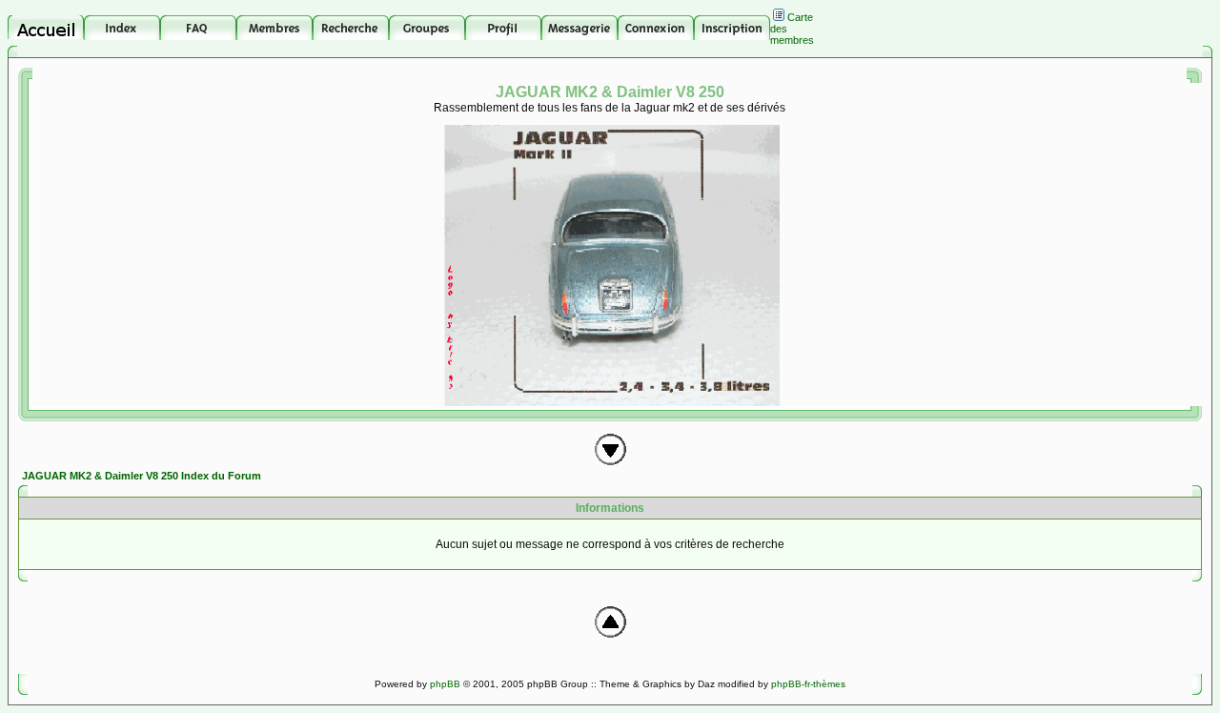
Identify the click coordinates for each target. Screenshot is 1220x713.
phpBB (445, 684)
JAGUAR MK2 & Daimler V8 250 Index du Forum (141, 475)
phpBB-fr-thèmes (808, 684)
